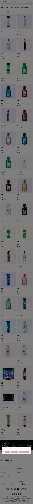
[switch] (25, 490)
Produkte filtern (4, 9)
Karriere (18, 469)
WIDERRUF (11, 496)
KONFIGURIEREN (14, 451)
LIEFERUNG (7, 496)
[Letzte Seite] (15, 12)
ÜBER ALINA (19, 464)
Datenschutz (3, 469)
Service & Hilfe (3, 472)
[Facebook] (12, 494)
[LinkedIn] (18, 494)
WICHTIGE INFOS (4, 464)
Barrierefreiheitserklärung (5, 475)
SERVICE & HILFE (16, 496)
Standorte (18, 473)
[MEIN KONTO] (29, 2)
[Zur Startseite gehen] (5, 1)
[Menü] (2, 2)
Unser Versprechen (20, 468)
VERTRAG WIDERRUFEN (23, 496)
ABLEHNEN (7, 451)
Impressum (2, 473)
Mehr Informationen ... (16, 448)
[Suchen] (23, 2)
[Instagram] (16, 494)
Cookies (2, 476)
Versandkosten (17, 498)
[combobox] (15, 2)
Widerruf (2, 468)
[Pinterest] (14, 494)
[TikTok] (20, 494)
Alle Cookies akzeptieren (24, 451)
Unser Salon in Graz (20, 475)
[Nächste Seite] (14, 12)
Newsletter (19, 472)
